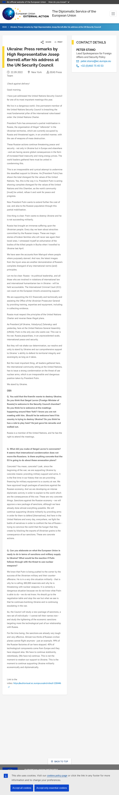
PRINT (59, 42)
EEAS (4, 27)
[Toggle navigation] (113, 14)
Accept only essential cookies (51, 788)
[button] (46, 42)
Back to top (61, 761)
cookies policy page (57, 775)
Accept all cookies (21, 788)
